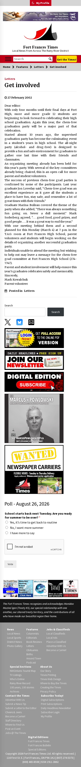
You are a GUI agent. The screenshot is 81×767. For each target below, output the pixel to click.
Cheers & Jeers (13, 712)
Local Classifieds (55, 633)
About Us (46, 666)
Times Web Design (50, 679)
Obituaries (32, 650)
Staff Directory (13, 720)
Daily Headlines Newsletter (56, 708)
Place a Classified (56, 642)
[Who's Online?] (40, 588)
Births (29, 654)
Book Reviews (34, 642)
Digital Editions (38, 737)
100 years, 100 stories (22, 687)
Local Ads (51, 637)
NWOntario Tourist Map (23, 671)
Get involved (22, 85)
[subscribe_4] (34, 359)
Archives (14, 691)
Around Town (33, 658)
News (10, 629)
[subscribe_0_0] (34, 338)
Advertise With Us (56, 646)
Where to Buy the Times (53, 683)
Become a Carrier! (56, 650)
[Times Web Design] (25, 588)
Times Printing (48, 675)
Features (32, 629)
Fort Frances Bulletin (39, 745)
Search (9, 305)
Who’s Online (17, 679)
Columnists (32, 633)
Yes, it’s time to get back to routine (33, 522)
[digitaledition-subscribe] (34, 381)
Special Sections (20, 666)
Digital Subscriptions (52, 700)
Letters (10, 79)
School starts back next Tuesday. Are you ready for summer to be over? (38, 515)
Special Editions (37, 749)
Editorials (31, 637)
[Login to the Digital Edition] (10, 588)
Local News (13, 633)
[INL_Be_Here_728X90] (40, 16)
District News (14, 642)
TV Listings (15, 675)
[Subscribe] (70, 588)
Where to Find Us (14, 724)
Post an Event (12, 729)
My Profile (42, 3)
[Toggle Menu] (8, 59)
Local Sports (14, 637)
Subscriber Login (50, 712)
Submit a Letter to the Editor (20, 708)
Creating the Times (50, 687)
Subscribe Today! (52, 695)
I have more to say (22, 533)
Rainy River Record (20, 683)
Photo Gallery (14, 646)
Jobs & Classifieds (58, 629)
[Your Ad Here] (55, 588)
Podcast (31, 662)
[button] (33, 3)
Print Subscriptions (51, 704)
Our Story (45, 671)
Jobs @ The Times (15, 733)
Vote (10, 564)
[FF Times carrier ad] (34, 469)
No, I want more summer (26, 528)
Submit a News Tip (15, 704)
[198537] (34, 418)
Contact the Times (17, 695)
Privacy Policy (48, 691)
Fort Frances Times (40, 47)
